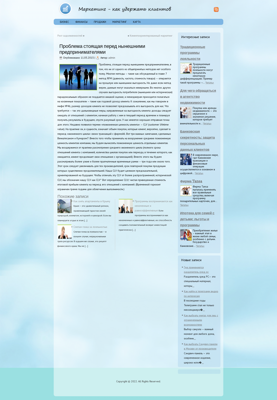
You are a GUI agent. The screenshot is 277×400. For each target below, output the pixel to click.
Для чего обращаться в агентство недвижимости (198, 97)
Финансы (81, 22)
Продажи (100, 22)
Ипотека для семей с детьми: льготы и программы (197, 219)
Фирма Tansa (191, 181)
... (193, 286)
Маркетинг (119, 22)
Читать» (209, 82)
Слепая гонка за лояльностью (90, 227)
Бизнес (64, 22)
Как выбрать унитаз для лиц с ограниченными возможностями (201, 320)
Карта (137, 22)
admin (111, 57)
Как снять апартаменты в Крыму (91, 201)
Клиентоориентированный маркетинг (151, 35)
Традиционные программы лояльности (192, 53)
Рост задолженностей (69, 35)
